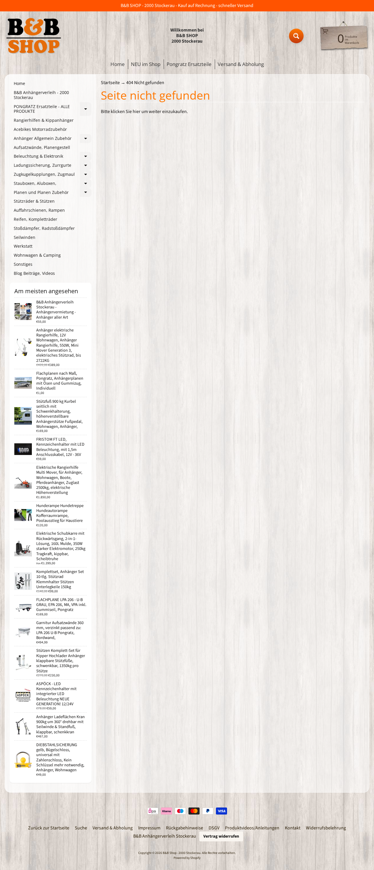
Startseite (110, 82)
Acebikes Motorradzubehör (40, 129)
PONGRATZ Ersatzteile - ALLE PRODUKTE (52, 109)
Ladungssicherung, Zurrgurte (52, 166)
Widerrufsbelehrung (326, 828)
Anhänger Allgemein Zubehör (52, 139)
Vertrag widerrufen (221, 836)
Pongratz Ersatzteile (189, 64)
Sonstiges (23, 264)
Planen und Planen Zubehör (52, 193)
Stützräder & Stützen (34, 201)
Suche (81, 828)
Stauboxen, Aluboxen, (52, 184)
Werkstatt (23, 246)
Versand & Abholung (241, 64)
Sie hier (133, 111)
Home (117, 64)
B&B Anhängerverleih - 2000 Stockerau (41, 95)
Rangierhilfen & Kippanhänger (44, 120)
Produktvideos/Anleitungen (252, 828)
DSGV (214, 828)
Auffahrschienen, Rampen (39, 210)
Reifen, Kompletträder (35, 219)
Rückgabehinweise (184, 828)
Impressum (149, 828)
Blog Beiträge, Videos (34, 273)
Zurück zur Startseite (48, 828)
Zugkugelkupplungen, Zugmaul (52, 175)
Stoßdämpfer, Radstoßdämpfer (44, 228)
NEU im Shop (145, 64)
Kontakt (292, 828)
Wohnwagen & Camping (37, 255)
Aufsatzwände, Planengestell (42, 147)
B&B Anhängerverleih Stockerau (164, 836)
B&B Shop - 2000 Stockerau (181, 853)
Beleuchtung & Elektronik (52, 157)
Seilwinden (24, 237)
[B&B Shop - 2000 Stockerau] (34, 35)
